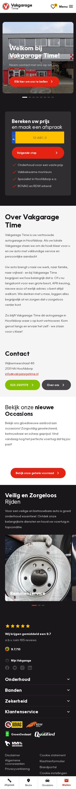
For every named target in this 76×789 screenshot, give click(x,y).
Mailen (66, 784)
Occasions (47, 785)
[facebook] (7, 668)
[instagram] (22, 668)
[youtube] (15, 668)
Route (28, 785)
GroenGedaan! (21, 734)
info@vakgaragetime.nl (21, 374)
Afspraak (9, 784)
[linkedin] (30, 668)
